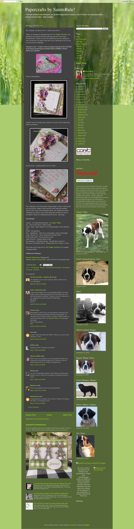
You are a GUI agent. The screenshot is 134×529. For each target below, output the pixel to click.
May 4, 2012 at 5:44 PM (37, 379)
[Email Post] (40, 265)
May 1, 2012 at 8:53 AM (37, 350)
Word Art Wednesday (33, 257)
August (80, 117)
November (81, 109)
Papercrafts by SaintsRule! (50, 9)
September (81, 115)
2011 (80, 138)
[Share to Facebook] (50, 265)
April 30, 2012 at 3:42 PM (38, 339)
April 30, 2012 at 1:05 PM (38, 326)
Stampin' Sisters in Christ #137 (36, 259)
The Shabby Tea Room (60, 34)
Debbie (32, 345)
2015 (80, 97)
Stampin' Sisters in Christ (56, 318)
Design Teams (80, 44)
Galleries (79, 48)
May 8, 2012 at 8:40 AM (37, 403)
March (80, 130)
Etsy (77, 53)
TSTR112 (36, 269)
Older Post (67, 415)
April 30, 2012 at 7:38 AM (38, 284)
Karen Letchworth (36, 290)
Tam (31, 332)
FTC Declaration (81, 39)
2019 (80, 86)
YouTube (79, 55)
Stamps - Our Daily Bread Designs (50, 267)
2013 (80, 102)
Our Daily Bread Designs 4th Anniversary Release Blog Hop (52, 483)
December (81, 107)
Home (49, 415)
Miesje (32, 370)
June (79, 122)
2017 (80, 92)
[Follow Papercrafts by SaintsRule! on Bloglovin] (84, 181)
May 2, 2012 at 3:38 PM (37, 365)
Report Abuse (81, 63)
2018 (80, 89)
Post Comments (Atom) (41, 419)
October (80, 112)
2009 (80, 144)
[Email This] (44, 265)
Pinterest (79, 58)
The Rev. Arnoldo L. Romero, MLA (41, 277)
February (81, 133)
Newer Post (31, 415)
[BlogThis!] (46, 265)
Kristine (33, 310)
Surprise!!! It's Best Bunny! (36, 425)
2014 (80, 99)
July (79, 120)
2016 (80, 94)
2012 (80, 104)
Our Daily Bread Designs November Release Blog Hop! (51, 503)
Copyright (79, 41)
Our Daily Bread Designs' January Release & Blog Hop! (51, 493)
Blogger (87, 525)
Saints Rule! (89, 71)
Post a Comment (33, 407)
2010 (80, 141)
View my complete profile (91, 78)
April (79, 127)
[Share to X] (48, 265)
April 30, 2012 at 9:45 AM (38, 304)
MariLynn (33, 385)
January (80, 135)
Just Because (35, 267)
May (79, 125)
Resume (78, 46)
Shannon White (35, 356)
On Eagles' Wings (55, 223)
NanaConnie (34, 396)
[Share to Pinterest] (51, 265)
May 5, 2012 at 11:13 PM (38, 390)
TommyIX (73, 525)
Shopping (79, 51)
